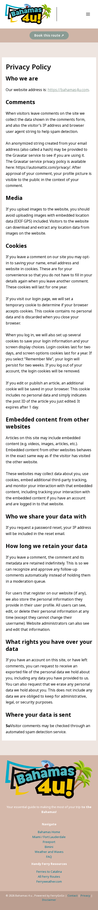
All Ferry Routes (49, 876)
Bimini (49, 847)
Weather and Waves (49, 852)
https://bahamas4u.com (68, 89)
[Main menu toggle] (88, 14)
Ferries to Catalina (49, 871)
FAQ (49, 857)
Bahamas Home (49, 832)
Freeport (49, 842)
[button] (49, 35)
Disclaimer (49, 900)
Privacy (85, 895)
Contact (73, 895)
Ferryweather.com (49, 881)
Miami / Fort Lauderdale (49, 837)
